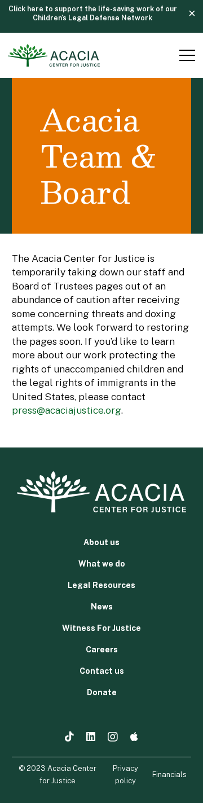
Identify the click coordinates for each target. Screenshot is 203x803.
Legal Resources (101, 585)
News (102, 606)
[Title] (134, 736)
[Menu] (185, 55)
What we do (101, 563)
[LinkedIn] (90, 736)
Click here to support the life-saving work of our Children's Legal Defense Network (92, 13)
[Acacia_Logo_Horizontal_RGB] (54, 55)
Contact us (102, 670)
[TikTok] (69, 736)
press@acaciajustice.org (66, 410)
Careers (102, 649)
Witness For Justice (101, 628)
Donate (102, 692)
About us (101, 542)
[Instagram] (113, 737)
